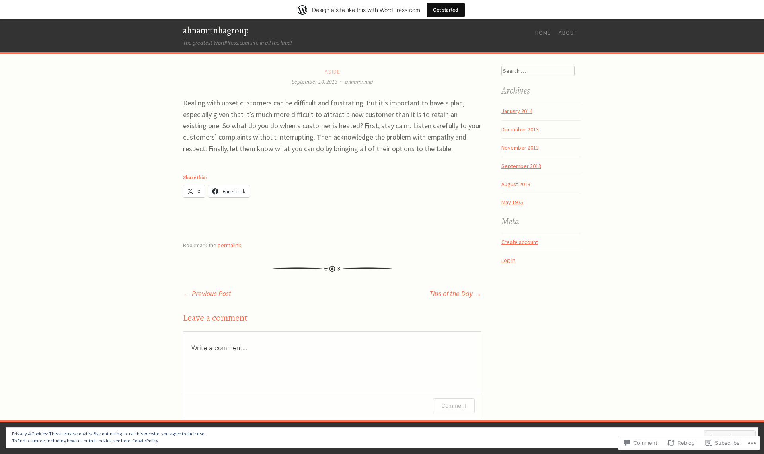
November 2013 (520, 147)
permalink (229, 245)
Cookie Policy (145, 441)
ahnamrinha (359, 81)
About (568, 32)
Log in (508, 260)
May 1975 (512, 202)
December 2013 (520, 129)
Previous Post (207, 293)
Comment (453, 405)
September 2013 (521, 166)
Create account (519, 242)
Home (543, 32)
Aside (332, 71)
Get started (445, 10)
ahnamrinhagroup (216, 30)
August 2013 (515, 184)
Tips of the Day (455, 293)
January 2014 (516, 111)
